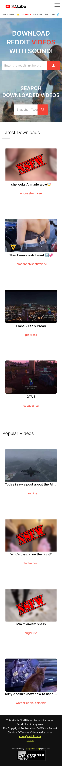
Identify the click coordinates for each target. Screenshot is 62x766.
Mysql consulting (32, 748)
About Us (30, 741)
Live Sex (37, 14)
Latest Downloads (21, 132)
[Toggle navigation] (57, 5)
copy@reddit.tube (30, 736)
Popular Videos (18, 433)
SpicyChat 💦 (52, 14)
